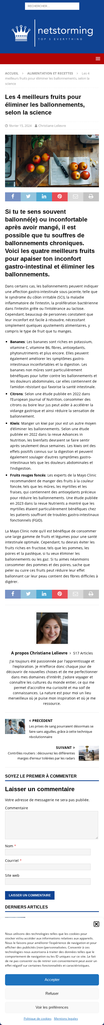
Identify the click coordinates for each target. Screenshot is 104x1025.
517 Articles (83, 653)
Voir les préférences (52, 1007)
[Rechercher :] (52, 5)
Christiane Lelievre (52, 125)
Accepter (52, 979)
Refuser (52, 993)
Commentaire (16, 808)
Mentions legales (66, 1018)
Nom (9, 846)
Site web (12, 875)
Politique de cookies (37, 1018)
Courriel (12, 860)
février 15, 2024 (20, 125)
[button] (96, 924)
